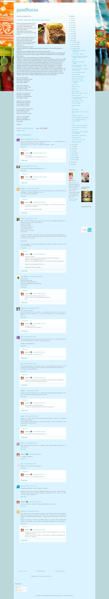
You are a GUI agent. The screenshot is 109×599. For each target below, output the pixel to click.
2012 (72, 40)
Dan (22, 336)
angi (22, 486)
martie (74, 155)
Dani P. (22, 139)
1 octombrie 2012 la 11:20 (29, 336)
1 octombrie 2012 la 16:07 (38, 403)
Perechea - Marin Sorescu (78, 76)
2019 (72, 25)
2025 (72, 18)
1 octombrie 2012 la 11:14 (32, 308)
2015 (72, 33)
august (74, 144)
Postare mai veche (60, 571)
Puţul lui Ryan (75, 109)
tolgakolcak (60, 595)
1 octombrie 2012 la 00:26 (32, 188)
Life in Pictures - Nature (77, 54)
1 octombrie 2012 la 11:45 (30, 363)
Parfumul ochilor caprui (77, 78)
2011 (72, 162)
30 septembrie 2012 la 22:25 (39, 153)
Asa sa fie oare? (76, 74)
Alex (22, 363)
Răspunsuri (25, 150)
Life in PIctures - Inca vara (78, 139)
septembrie (75, 48)
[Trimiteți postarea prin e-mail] (37, 128)
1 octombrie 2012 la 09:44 (38, 254)
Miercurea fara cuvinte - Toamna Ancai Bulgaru (80, 132)
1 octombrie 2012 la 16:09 (34, 454)
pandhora (27, 153)
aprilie (73, 153)
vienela (22, 416)
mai (73, 151)
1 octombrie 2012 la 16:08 (38, 431)
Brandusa (23, 308)
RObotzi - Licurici (76, 86)
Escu (73, 123)
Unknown (23, 188)
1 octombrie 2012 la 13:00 (38, 323)
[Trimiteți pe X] (43, 128)
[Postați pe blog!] (42, 128)
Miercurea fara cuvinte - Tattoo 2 (80, 93)
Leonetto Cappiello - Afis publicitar (80, 117)
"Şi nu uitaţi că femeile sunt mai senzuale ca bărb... (79, 98)
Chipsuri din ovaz (76, 105)
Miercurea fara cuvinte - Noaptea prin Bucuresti (80, 69)
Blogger (71, 595)
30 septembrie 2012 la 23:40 (39, 177)
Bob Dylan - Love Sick (77, 115)
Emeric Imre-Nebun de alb (78, 72)
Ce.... (73, 107)
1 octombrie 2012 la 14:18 (30, 443)
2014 (72, 36)
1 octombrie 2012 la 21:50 (30, 486)
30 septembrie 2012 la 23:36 (30, 166)
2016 (72, 31)
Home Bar (74, 88)
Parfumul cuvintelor (76, 141)
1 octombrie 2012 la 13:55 (31, 416)
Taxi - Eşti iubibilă (76, 103)
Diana (22, 218)
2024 (72, 20)
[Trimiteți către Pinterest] (46, 128)
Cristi (22, 443)
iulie (73, 146)
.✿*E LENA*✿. (25, 276)
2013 (72, 38)
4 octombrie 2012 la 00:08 (38, 529)
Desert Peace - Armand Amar (79, 135)
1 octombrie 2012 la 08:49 (35, 276)
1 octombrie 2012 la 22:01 (34, 501)
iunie (73, 148)
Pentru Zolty (75, 84)
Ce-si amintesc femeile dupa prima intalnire (79, 120)
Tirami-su (74, 59)
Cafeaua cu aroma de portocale (79, 125)
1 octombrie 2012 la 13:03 (38, 377)
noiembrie (74, 44)
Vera (22, 463)
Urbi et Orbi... (75, 129)
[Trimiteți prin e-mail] (40, 128)
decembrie (75, 42)
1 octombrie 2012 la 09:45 (38, 293)
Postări (19, 587)
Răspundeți (23, 146)
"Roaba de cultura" (76, 137)
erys (22, 166)
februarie (74, 157)
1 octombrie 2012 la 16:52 (30, 463)
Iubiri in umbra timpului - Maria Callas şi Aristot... (79, 66)
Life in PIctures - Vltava (77, 101)
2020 (72, 23)
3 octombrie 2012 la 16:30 (32, 511)
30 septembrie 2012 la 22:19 (32, 139)
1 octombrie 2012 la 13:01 (38, 352)
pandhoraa (27, 9)
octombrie (74, 46)
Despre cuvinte (75, 91)
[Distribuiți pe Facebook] (45, 128)
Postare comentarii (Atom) (44, 576)
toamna (23, 130)
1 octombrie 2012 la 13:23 (31, 390)
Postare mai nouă (22, 571)
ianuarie (74, 159)
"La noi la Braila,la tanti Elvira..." (80, 127)
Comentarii (20, 590)
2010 (72, 164)
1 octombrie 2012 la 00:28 (38, 202)
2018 (72, 27)
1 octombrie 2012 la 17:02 (38, 474)
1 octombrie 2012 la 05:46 (30, 218)
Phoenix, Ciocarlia (76, 95)
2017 (72, 29)
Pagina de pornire (41, 571)
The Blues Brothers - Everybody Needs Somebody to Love (80, 57)
